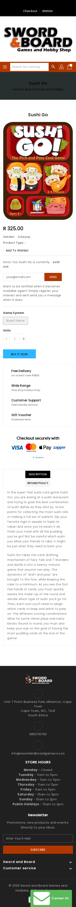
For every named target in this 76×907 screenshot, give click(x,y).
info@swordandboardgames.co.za (38, 753)
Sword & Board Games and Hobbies (38, 89)
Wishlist (47, 11)
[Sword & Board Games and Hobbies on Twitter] (26, 5)
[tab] (37, 474)
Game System (13, 313)
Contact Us (59, 898)
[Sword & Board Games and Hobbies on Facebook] (19, 5)
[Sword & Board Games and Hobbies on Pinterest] (34, 5)
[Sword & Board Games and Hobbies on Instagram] (42, 5)
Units (7, 330)
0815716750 (38, 734)
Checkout (30, 11)
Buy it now (19, 354)
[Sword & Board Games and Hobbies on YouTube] (57, 5)
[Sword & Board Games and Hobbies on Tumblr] (50, 5)
